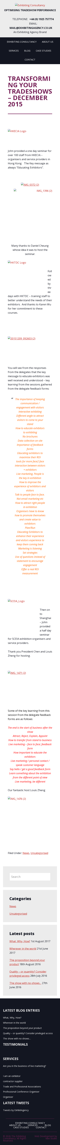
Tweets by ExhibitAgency (16, 1110)
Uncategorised (39, 853)
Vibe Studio (51, 1138)
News (26, 853)
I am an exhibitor (11, 1076)
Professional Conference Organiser (21, 1091)
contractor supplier (13, 1081)
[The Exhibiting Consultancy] (30, 5)
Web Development (44, 1136)
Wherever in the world (22, 948)
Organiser (8, 1096)
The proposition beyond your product (22, 1027)
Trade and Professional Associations (22, 1086)
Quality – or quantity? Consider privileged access (28, 1033)
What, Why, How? (19, 941)
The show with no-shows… (25, 983)
